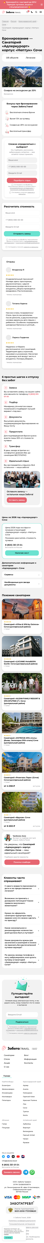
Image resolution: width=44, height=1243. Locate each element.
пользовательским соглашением (21, 188)
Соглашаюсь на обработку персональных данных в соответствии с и (22, 241)
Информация (30, 1059)
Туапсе (26, 1111)
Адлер (25, 1085)
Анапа (25, 1089)
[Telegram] (25, 1172)
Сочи (25, 1108)
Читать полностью (14, 295)
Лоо (24, 1104)
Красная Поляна (30, 1100)
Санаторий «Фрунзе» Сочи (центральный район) (17, 818)
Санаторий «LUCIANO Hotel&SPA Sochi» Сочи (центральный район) (20, 662)
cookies (6, 1234)
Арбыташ (27, 1124)
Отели (7, 1059)
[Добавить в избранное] (38, 602)
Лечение (30, 58)
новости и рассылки (31, 247)
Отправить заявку (22, 234)
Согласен (8, 1237)
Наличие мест (22, 553)
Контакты (28, 1063)
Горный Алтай (29, 1135)
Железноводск (8, 1089)
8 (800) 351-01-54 (13, 545)
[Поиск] (36, 12)
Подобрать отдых (22, 180)
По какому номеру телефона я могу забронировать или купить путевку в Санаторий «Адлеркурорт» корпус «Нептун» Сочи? (22, 960)
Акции (7, 1063)
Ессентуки (6, 1085)
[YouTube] (18, 1156)
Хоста (25, 1115)
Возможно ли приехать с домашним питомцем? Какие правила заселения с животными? (22, 902)
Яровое (26, 1142)
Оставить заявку (17, 500)
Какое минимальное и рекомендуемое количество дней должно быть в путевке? (22, 930)
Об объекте (12, 58)
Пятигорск (6, 1100)
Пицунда (6, 1128)
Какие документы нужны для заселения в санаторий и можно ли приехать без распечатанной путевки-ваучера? (22, 944)
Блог (26, 1055)
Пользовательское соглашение (22, 1224)
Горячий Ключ (29, 1097)
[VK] (8, 1156)
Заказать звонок (12, 1172)
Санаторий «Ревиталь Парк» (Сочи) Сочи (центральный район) (21, 778)
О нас (6, 1067)
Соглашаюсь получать (23, 247)
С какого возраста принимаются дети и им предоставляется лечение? (22, 888)
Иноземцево (7, 1093)
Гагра (4, 1124)
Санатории (9, 1055)
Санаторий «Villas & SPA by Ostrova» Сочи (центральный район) (21, 625)
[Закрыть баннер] (41, 4)
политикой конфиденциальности (28, 243)
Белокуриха (28, 1131)
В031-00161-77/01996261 (25, 1211)
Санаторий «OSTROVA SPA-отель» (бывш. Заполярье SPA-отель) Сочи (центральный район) (21, 740)
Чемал (25, 1139)
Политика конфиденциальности (22, 1221)
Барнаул (26, 1128)
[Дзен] (13, 1156)
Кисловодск (7, 1097)
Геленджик (27, 1093)
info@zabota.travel (9, 1161)
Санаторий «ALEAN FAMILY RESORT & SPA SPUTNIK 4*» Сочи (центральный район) (22, 700)
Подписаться (22, 1022)
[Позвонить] (31, 12)
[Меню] (41, 12)
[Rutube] (23, 1156)
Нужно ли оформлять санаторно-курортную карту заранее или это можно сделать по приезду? (22, 916)
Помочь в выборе (22, 862)
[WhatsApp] (32, 1172)
